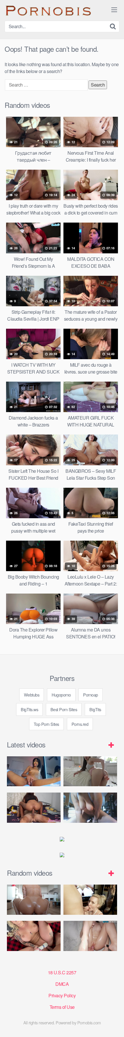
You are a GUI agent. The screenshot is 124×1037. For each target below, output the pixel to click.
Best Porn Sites (63, 709)
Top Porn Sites (46, 724)
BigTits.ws (29, 709)
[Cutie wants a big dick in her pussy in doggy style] (90, 771)
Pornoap (90, 695)
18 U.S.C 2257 (62, 972)
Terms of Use (62, 1007)
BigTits (95, 709)
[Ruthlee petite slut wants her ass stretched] (34, 900)
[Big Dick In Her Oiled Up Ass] (90, 936)
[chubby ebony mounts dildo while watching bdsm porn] (90, 808)
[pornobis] (48, 10)
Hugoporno (61, 695)
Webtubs (32, 695)
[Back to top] (114, 1024)
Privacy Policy (62, 995)
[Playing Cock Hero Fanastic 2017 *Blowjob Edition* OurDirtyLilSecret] (90, 900)
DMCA (62, 984)
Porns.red (80, 724)
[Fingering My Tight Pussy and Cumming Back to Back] (34, 771)
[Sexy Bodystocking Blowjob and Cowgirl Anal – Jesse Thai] (34, 808)
